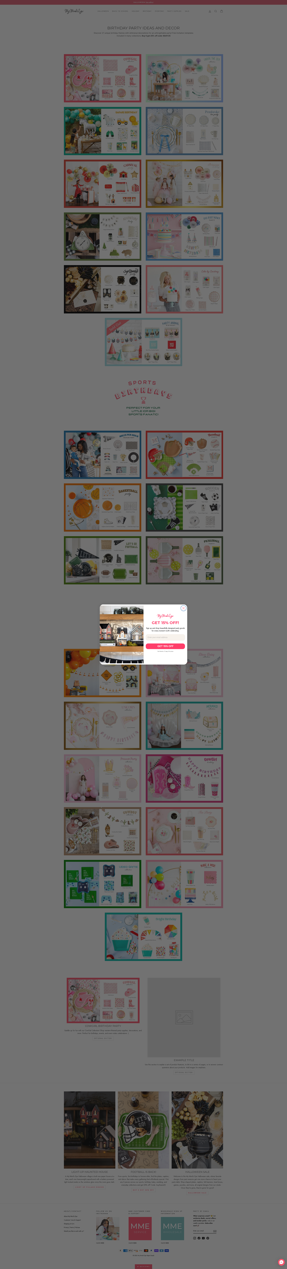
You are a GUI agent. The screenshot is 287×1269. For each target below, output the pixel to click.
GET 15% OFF (165, 646)
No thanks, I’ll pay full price (165, 651)
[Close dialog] (183, 608)
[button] (281, 1262)
